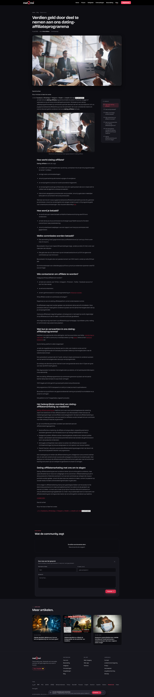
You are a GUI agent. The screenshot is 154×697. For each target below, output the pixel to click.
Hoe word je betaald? (110, 109)
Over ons (65, 660)
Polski (117, 684)
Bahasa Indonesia (60, 684)
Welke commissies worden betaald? (110, 113)
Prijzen (83, 2)
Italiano (104, 684)
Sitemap (106, 673)
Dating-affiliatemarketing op (45, 410)
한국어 (47, 684)
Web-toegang (88, 660)
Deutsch (92, 684)
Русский (74, 684)
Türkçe (68, 684)
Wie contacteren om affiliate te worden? (110, 118)
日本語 (52, 684)
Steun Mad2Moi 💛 (39, 668)
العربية (33, 684)
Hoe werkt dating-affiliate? (110, 105)
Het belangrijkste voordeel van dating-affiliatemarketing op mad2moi (110, 131)
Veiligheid (90, 2)
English (86, 684)
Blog (117, 2)
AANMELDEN (41, 498)
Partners (86, 665)
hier (75, 204)
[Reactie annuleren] (114, 561)
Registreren (126, 2)
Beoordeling (109, 2)
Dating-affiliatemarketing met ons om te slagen (111, 138)
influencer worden (76, 293)
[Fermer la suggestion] (103, 692)
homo (75, 337)
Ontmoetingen (100, 2)
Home (77, 2)
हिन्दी (38, 684)
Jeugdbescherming (109, 671)
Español (98, 684)
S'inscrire (95, 692)
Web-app (86, 663)
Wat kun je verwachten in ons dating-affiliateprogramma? (111, 123)
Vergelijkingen (67, 671)
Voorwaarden (108, 668)
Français (80, 684)
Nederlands (111, 684)
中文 (42, 684)
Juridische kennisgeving (111, 663)
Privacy (106, 665)
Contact (106, 660)
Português (35, 688)
